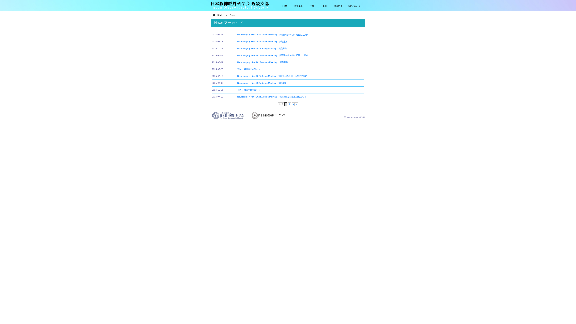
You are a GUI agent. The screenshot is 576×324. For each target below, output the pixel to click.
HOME (285, 6)
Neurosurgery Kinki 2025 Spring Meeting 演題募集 (261, 83)
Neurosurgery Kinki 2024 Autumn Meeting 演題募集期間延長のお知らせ (271, 97)
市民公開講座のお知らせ (248, 69)
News (232, 15)
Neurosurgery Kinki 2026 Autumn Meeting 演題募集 (262, 41)
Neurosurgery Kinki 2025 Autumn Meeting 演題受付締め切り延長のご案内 (272, 55)
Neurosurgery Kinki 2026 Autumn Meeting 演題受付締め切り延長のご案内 (272, 34)
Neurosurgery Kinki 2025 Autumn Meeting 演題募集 (262, 62)
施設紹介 (338, 6)
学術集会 (298, 6)
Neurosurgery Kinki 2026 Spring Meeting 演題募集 (262, 48)
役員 (312, 6)
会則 (325, 6)
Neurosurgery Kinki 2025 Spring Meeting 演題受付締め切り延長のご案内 (272, 76)
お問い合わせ (354, 6)
